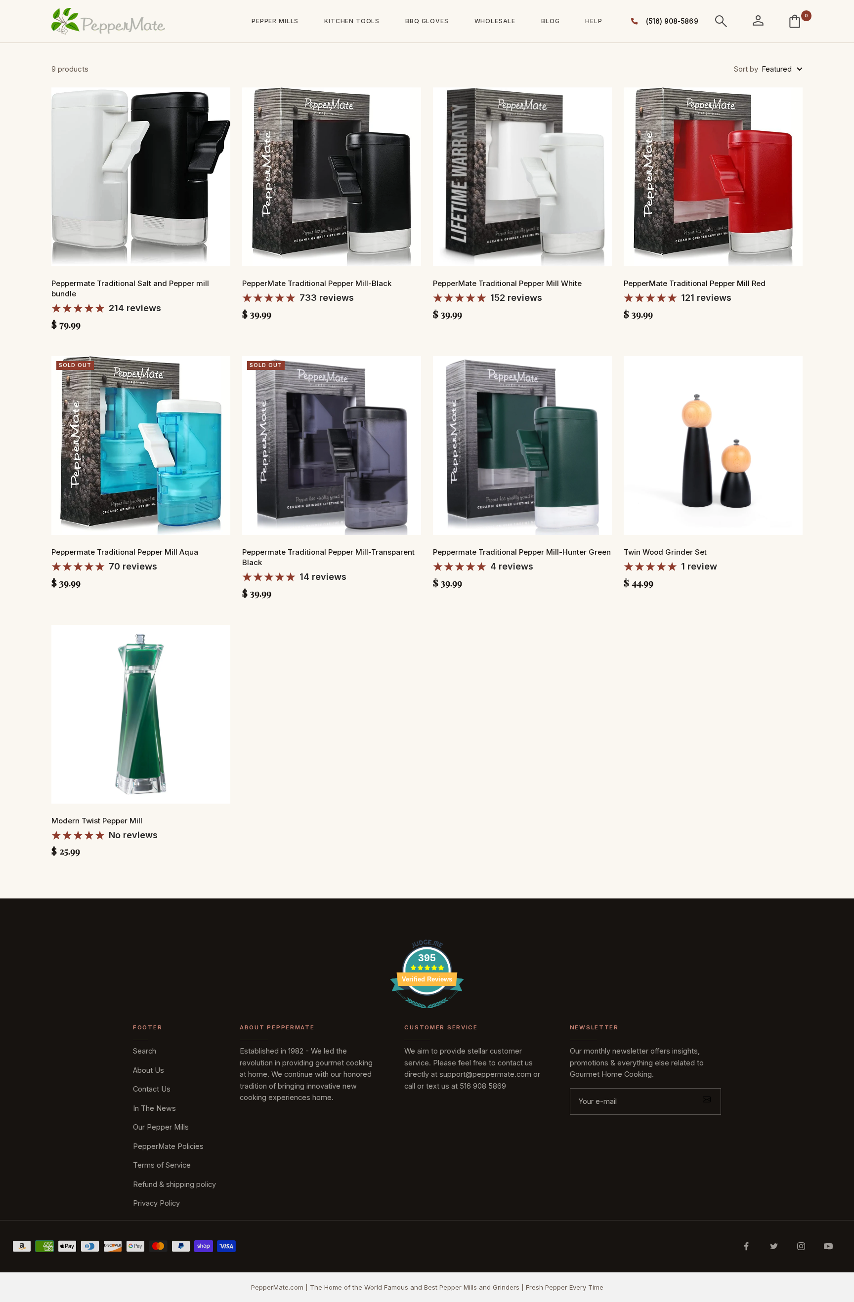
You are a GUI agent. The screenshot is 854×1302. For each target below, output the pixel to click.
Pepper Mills (275, 21)
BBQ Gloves (426, 21)
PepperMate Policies (168, 1146)
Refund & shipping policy (174, 1184)
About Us (148, 1070)
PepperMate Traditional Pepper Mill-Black (316, 283)
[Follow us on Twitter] (773, 1246)
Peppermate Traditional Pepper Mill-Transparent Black (328, 557)
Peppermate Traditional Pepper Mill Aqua (124, 552)
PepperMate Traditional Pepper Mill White (507, 283)
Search (144, 1051)
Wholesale (495, 21)
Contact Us (152, 1089)
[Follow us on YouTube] (828, 1246)
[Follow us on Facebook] (746, 1246)
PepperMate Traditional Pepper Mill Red (695, 283)
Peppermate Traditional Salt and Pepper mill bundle (130, 288)
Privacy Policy (156, 1203)
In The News (154, 1108)
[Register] (707, 1101)
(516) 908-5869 (669, 21)
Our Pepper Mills (161, 1127)
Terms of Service (162, 1165)
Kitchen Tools (352, 21)
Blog (550, 21)
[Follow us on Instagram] (800, 1246)
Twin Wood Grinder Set (665, 552)
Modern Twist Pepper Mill (96, 820)
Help (593, 21)
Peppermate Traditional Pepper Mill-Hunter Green (522, 552)
